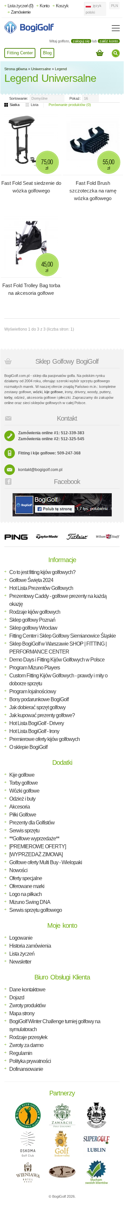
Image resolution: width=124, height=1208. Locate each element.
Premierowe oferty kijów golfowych (44, 739)
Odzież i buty (22, 799)
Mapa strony (21, 1013)
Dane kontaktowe (27, 989)
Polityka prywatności (30, 1061)
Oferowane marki (26, 886)
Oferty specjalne (25, 878)
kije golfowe (53, 392)
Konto (44, 5)
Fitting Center (20, 52)
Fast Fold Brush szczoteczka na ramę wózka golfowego (92, 190)
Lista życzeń (21, 954)
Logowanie (20, 938)
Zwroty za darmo (26, 1045)
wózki (37, 392)
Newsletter (20, 962)
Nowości (18, 870)
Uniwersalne (41, 69)
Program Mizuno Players (34, 667)
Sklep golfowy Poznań (32, 620)
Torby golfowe (23, 783)
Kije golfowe (21, 775)
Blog (47, 52)
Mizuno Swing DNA (29, 902)
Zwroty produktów (27, 1005)
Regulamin (20, 1053)
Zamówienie (20, 12)
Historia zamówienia (30, 946)
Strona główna (15, 69)
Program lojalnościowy (32, 691)
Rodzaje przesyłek (28, 1037)
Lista (34, 105)
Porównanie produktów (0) (70, 105)
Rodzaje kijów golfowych (34, 612)
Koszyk (62, 5)
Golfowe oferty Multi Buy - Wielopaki (45, 862)
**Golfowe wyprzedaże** (34, 838)
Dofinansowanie (26, 1069)
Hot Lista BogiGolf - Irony (34, 731)
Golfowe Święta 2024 (31, 580)
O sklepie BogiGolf (28, 747)
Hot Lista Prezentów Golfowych (41, 588)
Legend (61, 69)
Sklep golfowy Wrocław (33, 628)
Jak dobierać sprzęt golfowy (37, 707)
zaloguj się (81, 41)
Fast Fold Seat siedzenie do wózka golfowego (31, 186)
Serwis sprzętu (24, 830)
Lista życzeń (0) (20, 5)
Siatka (15, 105)
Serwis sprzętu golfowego (35, 910)
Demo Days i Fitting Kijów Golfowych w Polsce (56, 659)
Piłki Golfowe (22, 814)
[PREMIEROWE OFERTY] (37, 846)
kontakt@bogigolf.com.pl (40, 469)
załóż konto (109, 41)
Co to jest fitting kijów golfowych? (42, 572)
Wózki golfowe (24, 791)
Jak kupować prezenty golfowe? (42, 715)
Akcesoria (19, 807)
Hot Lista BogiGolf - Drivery (36, 723)
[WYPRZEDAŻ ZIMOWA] (35, 854)
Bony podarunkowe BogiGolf (38, 699)
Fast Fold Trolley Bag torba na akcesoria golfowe (31, 289)
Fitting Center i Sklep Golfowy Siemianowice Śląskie (62, 636)
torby (8, 397)
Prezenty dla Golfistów (32, 822)
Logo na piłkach (25, 894)
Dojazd (16, 997)
